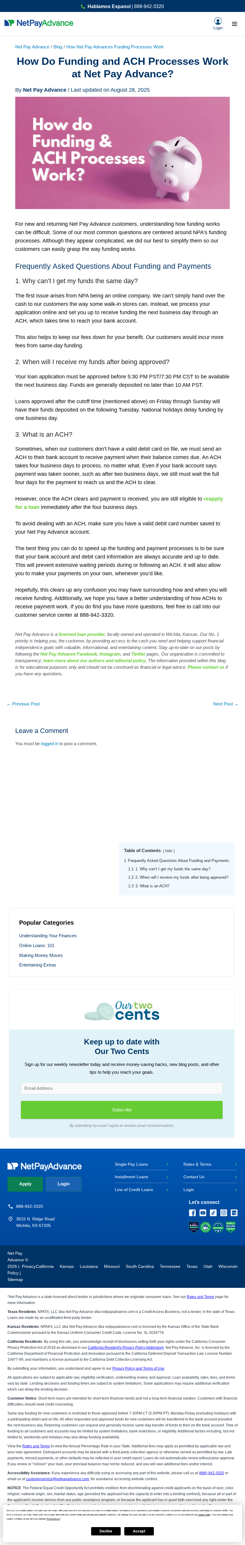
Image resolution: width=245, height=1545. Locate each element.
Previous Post (23, 704)
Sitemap (15, 1279)
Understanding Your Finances (48, 935)
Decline (105, 1531)
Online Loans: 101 (36, 945)
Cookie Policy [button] (204, 1514)
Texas (191, 1266)
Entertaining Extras (37, 965)
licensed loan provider (82, 634)
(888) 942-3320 (211, 1473)
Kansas (67, 1266)
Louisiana (89, 1266)
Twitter (138, 653)
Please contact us (206, 667)
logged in (49, 743)
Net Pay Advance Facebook (68, 653)
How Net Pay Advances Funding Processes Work (115, 47)
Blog (57, 47)
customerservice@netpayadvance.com (57, 1479)
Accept (139, 1531)
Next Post (225, 704)
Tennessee (170, 1266)
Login (64, 1184)
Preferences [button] (53, 1519)
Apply (25, 1184)
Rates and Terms (200, 1297)
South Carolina (140, 1266)
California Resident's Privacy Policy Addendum (126, 1347)
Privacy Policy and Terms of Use (138, 1368)
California (45, 1266)
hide (168, 851)
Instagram (109, 653)
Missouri (112, 1266)
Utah (207, 1266)
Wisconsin (228, 1266)
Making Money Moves (41, 955)
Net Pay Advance (32, 47)
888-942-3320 (29, 1206)
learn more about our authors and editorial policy (94, 660)
